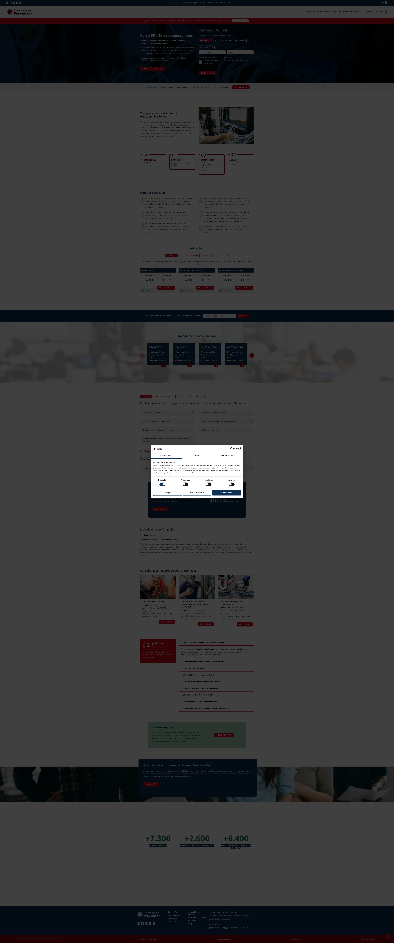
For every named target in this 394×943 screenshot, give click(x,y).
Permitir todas (226, 493)
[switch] (185, 484)
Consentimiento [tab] (166, 455)
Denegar (167, 493)
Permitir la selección (197, 493)
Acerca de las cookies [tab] (228, 455)
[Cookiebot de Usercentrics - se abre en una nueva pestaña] (232, 448)
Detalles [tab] (197, 455)
